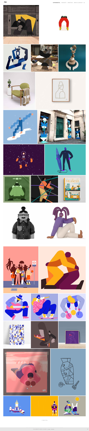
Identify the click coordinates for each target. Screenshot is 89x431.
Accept (48, 429)
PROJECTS (63, 2)
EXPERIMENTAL (56, 2)
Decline (52, 429)
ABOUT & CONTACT (78, 2)
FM (5, 2)
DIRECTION (70, 2)
